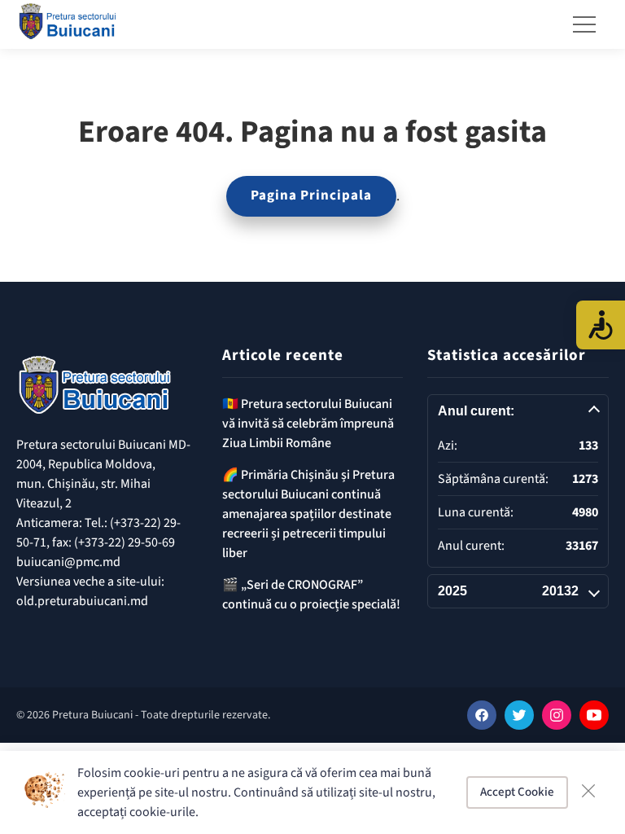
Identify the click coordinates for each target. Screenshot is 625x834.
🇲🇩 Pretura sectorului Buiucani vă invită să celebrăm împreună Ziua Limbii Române (308, 423)
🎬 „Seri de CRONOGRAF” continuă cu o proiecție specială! (311, 594)
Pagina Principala (311, 195)
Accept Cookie (517, 792)
